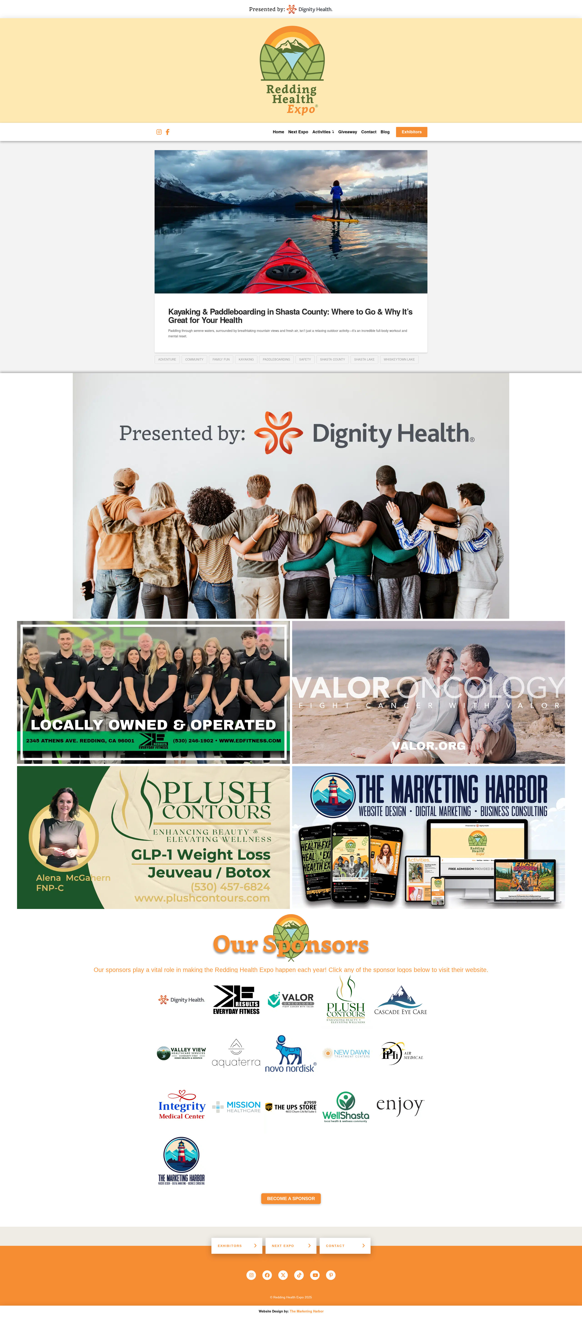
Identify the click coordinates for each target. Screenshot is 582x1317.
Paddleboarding (276, 359)
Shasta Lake (364, 359)
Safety (305, 359)
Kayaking (246, 359)
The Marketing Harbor (307, 1311)
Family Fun (221, 359)
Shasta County (332, 359)
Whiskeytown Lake (399, 359)
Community (194, 359)
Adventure (167, 359)
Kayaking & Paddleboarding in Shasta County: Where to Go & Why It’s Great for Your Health (290, 315)
